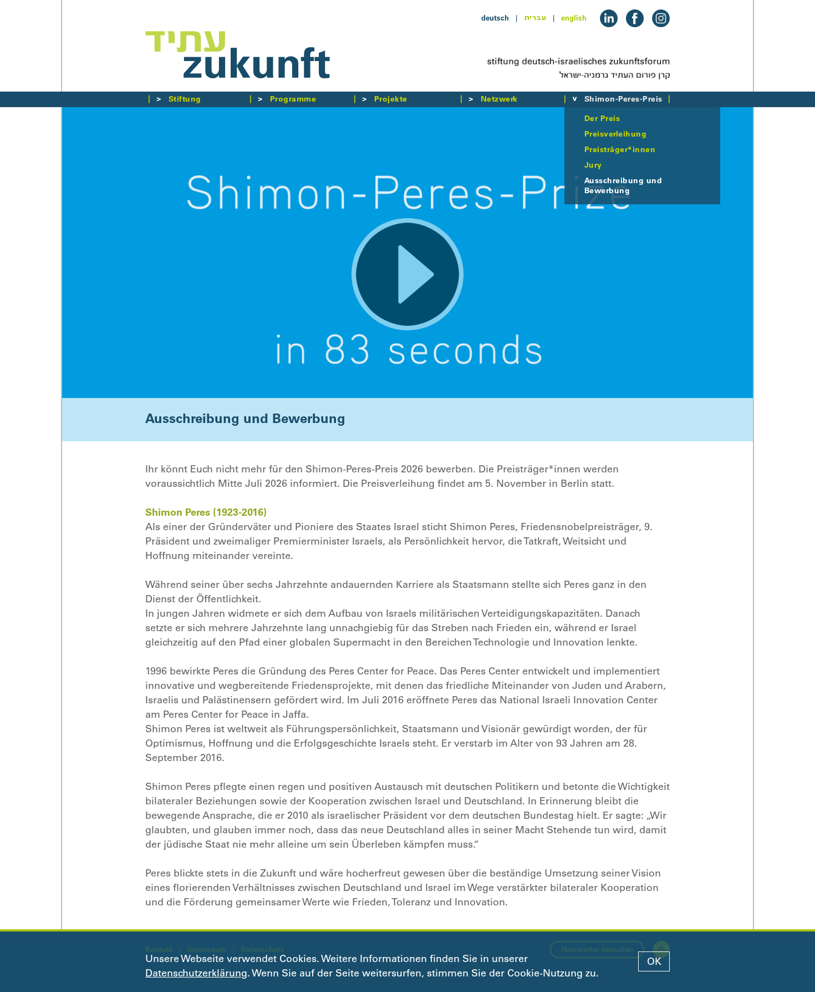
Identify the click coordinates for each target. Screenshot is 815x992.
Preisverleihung (615, 134)
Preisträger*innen (619, 149)
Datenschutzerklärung (196, 973)
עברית (535, 18)
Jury (593, 165)
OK (654, 961)
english (574, 17)
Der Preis (602, 118)
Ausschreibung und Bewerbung (623, 185)
